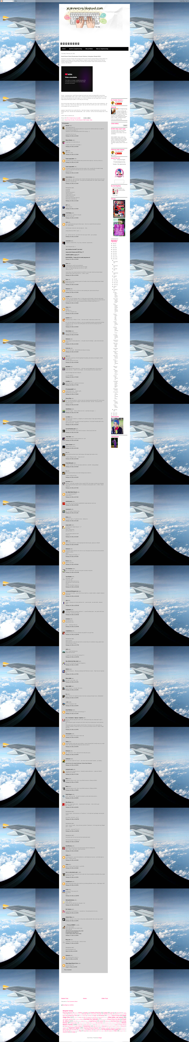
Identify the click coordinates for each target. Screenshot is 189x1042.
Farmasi (116, 1013)
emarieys (68, 618)
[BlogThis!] (85, 118)
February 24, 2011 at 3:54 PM (72, 705)
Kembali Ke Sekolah (91, 1019)
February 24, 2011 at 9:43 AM (72, 536)
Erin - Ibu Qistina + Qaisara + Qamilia (74, 717)
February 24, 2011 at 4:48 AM (72, 326)
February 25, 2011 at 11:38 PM (72, 895)
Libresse (107, 1021)
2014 (114, 253)
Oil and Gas (79, 1024)
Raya (94, 1026)
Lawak (101, 1021)
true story (90, 1030)
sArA (67, 649)
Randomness (86, 1026)
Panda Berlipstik (69, 463)
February (116, 289)
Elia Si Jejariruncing (122, 108)
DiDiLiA (67, 669)
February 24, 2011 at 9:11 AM (72, 512)
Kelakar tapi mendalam (115, 377)
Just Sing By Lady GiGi (68, 1019)
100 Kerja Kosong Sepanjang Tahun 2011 (74, 930)
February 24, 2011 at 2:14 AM (72, 172)
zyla (67, 600)
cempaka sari (69, 881)
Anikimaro (68, 758)
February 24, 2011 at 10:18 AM (72, 587)
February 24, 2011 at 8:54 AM (72, 505)
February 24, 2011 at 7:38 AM (72, 394)
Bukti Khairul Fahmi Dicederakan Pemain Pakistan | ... (115, 308)
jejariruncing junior (115, 341)
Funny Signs (85, 1015)
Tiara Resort (123, 1029)
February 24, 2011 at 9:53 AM (72, 556)
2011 (114, 258)
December (115, 261)
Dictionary (84, 1013)
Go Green (108, 1015)
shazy (67, 307)
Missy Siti (68, 939)
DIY (89, 1013)
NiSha (67, 517)
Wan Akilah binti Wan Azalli (72, 661)
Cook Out (112, 1012)
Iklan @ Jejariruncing (102, 48)
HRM (84, 1017)
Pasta (94, 1024)
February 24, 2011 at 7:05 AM (72, 377)
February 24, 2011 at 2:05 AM (72, 146)
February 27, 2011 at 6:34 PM (72, 943)
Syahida (67, 317)
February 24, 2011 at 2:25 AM (72, 208)
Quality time (66, 1026)
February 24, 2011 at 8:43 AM (72, 458)
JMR (67, 541)
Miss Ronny (68, 802)
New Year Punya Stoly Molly (115, 345)
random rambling (78, 1026)
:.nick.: (67, 702)
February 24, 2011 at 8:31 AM (72, 432)
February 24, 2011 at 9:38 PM (72, 798)
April (115, 284)
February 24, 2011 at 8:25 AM (72, 424)
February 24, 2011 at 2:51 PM (72, 682)
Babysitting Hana (115, 389)
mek (67, 222)
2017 (114, 247)
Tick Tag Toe (65, 1030)
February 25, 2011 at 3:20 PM (72, 885)
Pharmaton (111, 1024)
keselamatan (104, 1019)
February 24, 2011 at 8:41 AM (72, 440)
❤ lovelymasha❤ (69, 389)
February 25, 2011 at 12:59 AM (72, 841)
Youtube (73, 1032)
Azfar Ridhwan (69, 709)
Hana (67, 263)
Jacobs (105, 1017)
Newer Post (64, 998)
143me (67, 741)
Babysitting (65, 1012)
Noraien (67, 125)
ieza (67, 356)
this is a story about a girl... (72, 872)
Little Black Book (115, 1021)
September (115, 273)
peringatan (99, 1024)
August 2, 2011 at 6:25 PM (71, 967)
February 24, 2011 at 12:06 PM (72, 634)
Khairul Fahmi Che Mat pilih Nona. (115, 317)
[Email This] (84, 118)
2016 (114, 249)
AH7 (67, 205)
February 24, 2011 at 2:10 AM (72, 154)
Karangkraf (77, 1019)
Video (91, 120)
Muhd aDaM (68, 678)
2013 (114, 255)
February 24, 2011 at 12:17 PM (72, 645)
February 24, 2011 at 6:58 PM (72, 765)
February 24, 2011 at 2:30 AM (72, 217)
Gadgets (95, 1015)
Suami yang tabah (70, 158)
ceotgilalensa (69, 630)
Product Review (123, 1024)
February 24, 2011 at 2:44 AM (72, 284)
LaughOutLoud (93, 1021)
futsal (90, 1015)
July (115, 279)
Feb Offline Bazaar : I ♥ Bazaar (115, 372)
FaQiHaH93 (68, 609)
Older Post (105, 998)
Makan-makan (74, 1022)
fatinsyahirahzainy (70, 900)
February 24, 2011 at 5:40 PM (72, 754)
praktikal (116, 1024)
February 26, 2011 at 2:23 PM (72, 912)
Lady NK (68, 296)
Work (69, 1032)
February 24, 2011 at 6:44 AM (72, 351)
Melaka (88, 1022)
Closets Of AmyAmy (117, 187)
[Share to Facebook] (88, 118)
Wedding (64, 1032)
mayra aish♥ (68, 525)
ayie (67, 150)
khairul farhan (69, 177)
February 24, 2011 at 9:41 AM (72, 520)
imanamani (68, 509)
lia (66, 452)
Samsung (123, 1026)
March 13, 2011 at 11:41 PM (72, 959)
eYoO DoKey (68, 213)
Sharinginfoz (69, 733)
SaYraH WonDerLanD (70, 428)
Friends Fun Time (72, 1015)
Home (64, 48)
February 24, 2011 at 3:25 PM (72, 697)
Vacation (110, 1030)
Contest (105, 1012)
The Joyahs (97, 1029)
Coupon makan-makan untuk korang (73, 933)
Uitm (106, 1030)
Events (99, 1013)
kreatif (78, 1021)
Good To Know (116, 1015)
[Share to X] (87, 118)
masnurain (68, 240)
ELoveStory (94, 1013)
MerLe (67, 778)
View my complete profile (116, 119)
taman (83, 1029)
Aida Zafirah (68, 331)
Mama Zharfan (69, 140)
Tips (80, 1030)
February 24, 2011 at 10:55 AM (72, 605)
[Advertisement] (84, 985)
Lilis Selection (69, 568)
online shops (86, 1024)
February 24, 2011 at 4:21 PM (72, 713)
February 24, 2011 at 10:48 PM (72, 831)
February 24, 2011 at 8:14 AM (72, 404)
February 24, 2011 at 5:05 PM (72, 746)
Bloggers (86, 1012)
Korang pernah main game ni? (72, 932)
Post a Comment (67, 969)
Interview (100, 1017)
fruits (80, 1015)
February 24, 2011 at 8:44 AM (72, 466)
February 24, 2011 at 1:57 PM (72, 674)
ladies (87, 1021)
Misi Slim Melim (99, 1022)
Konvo (74, 1021)
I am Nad (68, 416)
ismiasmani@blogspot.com (72, 591)
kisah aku (68, 348)
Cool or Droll (119, 1012)
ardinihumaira (69, 501)
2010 (114, 413)
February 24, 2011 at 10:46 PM (72, 819)
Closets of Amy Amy (95, 1012)
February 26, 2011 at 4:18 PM (72, 920)
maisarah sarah (69, 769)
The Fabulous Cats (89, 1029)
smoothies (123, 1028)
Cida (67, 279)
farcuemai (68, 481)
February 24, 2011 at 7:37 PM (72, 774)
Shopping (118, 1028)
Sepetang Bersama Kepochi (91, 1028)
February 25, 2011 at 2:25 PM (72, 877)
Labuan (82, 1021)
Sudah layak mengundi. (115, 323)
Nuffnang (118, 1022)
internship (95, 1017)
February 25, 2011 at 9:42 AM (72, 860)
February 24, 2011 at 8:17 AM (72, 412)
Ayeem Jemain (69, 444)
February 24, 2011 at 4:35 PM (72, 737)
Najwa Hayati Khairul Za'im (72, 963)
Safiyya (114, 1026)
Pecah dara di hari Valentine (115, 362)
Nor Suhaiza (68, 909)
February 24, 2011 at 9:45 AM (72, 544)
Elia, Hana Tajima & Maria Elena (115, 300)
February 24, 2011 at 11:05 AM (72, 614)
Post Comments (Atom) (72, 1001)
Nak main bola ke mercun (115, 357)
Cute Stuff (66, 1013)
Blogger (100, 1037)
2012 (114, 256)
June (115, 280)
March (115, 286)
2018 (114, 245)
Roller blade (109, 1026)
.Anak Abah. (68, 436)
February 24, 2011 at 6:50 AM (72, 362)
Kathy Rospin (69, 794)
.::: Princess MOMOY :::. (71, 925)
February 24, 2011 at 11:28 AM (72, 626)
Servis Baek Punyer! (115, 406)
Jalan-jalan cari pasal (115, 1017)
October (115, 268)
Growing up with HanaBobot (115, 336)
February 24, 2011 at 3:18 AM (72, 303)
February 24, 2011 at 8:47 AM (72, 487)
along (67, 855)
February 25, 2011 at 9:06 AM (72, 851)
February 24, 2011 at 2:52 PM (72, 689)
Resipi (103, 1026)
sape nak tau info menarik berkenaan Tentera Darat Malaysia (79, 763)
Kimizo (67, 560)
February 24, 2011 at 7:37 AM (72, 384)
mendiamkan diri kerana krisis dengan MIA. (115, 384)
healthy (75, 1017)
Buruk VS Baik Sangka (115, 352)
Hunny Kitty (68, 398)
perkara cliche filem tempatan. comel (115, 330)
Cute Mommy (69, 845)
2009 (114, 415)
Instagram (89, 1017)
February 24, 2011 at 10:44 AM (72, 596)
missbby (68, 381)
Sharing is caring (105, 1028)
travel (85, 1030)
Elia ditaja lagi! (115, 349)
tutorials (95, 1030)
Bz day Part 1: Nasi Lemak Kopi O (115, 295)
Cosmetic (124, 1012)
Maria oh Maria (115, 367)
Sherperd (112, 1028)
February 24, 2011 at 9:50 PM (72, 807)
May (115, 282)
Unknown (68, 288)
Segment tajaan (74, 1028)
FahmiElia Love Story (108, 1013)
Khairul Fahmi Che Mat (69, 120)
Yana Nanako (69, 576)
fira (66, 694)
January (115, 409)
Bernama (75, 1012)
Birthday (80, 1012)
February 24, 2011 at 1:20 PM (72, 664)
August (115, 276)
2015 (114, 251)
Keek (81, 1019)
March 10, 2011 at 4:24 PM (71, 951)
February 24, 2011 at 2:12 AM (72, 162)
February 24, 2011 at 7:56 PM (72, 782)
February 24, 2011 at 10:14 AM (72, 572)
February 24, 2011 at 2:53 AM (72, 292)
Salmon (118, 1026)
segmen (64, 1028)
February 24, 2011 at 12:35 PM (72, 657)
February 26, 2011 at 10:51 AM (72, 905)
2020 (114, 243)
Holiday (80, 1017)
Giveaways (101, 1015)
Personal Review (105, 1024)
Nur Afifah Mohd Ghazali (71, 492)
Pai (91, 1024)
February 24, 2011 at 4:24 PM (72, 729)
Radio (72, 1026)
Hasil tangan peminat (115, 402)
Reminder (99, 1026)
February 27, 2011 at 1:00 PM (72, 935)
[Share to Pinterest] (90, 118)
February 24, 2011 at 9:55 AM (72, 564)
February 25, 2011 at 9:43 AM (72, 868)
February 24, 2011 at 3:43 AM (72, 313)
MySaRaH (68, 366)
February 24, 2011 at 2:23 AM (72, 200)
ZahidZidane (68, 409)
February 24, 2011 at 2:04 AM (72, 136)
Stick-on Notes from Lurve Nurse (70, 1029)
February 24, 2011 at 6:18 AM (72, 344)
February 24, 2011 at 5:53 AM (72, 334)
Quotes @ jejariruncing (75, 48)
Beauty (70, 1012)
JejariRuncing (118, 139)
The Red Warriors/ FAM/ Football (82, 120)
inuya (67, 889)
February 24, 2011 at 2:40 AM (72, 259)
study (79, 1029)
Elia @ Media (89, 48)
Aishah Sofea (69, 917)
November (115, 265)
